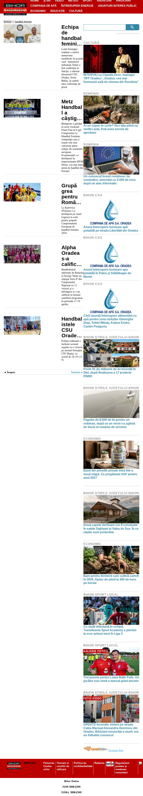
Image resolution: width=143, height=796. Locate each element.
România (91, 93)
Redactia (99, 763)
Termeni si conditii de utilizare (63, 766)
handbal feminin (23, 21)
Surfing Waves (133, 33)
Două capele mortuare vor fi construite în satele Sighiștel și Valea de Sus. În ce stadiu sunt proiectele (111, 528)
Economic (38, 10)
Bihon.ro (30, 763)
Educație (57, 10)
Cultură (76, 10)
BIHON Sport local (101, 594)
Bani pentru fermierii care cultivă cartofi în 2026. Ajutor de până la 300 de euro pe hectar (111, 579)
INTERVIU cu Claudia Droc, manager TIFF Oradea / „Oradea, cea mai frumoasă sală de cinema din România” (111, 78)
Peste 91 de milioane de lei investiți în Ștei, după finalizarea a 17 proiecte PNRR (109, 372)
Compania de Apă (43, 5)
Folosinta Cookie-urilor (48, 766)
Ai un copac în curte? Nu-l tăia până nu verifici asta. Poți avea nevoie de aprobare (110, 129)
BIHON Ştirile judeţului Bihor (111, 337)
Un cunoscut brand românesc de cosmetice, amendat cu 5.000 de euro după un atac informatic (109, 180)
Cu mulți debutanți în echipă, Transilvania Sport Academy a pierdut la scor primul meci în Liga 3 (109, 630)
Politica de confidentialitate (83, 765)
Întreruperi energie (77, 5)
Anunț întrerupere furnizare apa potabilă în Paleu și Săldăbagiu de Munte (107, 273)
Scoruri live (115, 750)
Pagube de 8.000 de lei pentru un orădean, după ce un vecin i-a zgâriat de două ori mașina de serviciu (109, 423)
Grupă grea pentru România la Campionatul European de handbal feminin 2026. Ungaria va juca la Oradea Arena (71, 194)
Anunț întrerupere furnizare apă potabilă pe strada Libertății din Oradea (110, 228)
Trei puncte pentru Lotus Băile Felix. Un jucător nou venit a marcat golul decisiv (111, 679)
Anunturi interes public (117, 5)
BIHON (7, 21)
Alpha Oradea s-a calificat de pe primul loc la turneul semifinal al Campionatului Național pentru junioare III (72, 256)
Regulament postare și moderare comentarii (122, 768)
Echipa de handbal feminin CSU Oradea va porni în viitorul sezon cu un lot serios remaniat (72, 35)
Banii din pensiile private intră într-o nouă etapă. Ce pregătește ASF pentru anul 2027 (110, 474)
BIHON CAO (92, 195)
